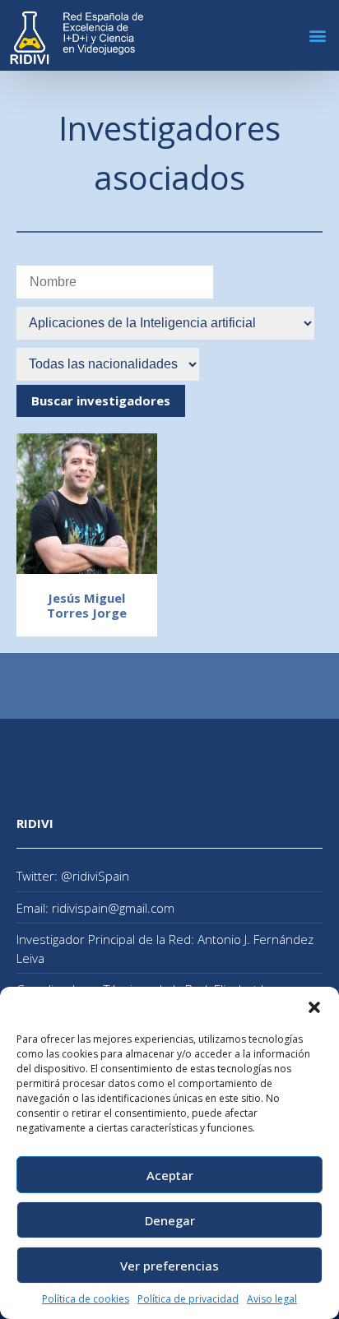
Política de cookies (85, 1299)
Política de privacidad (188, 1299)
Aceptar (169, 1175)
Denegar (170, 1220)
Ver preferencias (169, 1265)
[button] (314, 1007)
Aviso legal (272, 1299)
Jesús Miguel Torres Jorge (87, 605)
